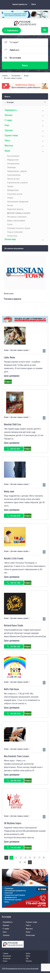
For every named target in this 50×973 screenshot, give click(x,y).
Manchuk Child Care (12, 424)
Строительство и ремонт (17, 182)
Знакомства (7, 958)
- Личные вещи (30, 935)
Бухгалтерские (13, 156)
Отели (9, 224)
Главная (5, 953)
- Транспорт (6, 935)
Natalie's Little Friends (13, 558)
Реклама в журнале (12, 298)
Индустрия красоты (15, 209)
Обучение (8, 115)
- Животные (29, 929)
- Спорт (4, 932)
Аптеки (10, 205)
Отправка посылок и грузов (18, 228)
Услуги (7, 150)
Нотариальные (13, 163)
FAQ (27, 958)
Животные (9, 145)
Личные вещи (10, 239)
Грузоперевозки (13, 175)
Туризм (10, 186)
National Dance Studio (13, 625)
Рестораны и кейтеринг (17, 217)
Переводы (11, 167)
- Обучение (5, 925)
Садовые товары (11, 135)
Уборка (10, 198)
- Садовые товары (31, 922)
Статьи (5, 961)
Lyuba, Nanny (9, 357)
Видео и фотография (16, 220)
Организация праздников (17, 201)
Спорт (7, 125)
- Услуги (27, 932)
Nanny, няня (9, 491)
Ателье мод (12, 236)
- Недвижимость (7, 922)
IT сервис (8, 120)
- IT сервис (5, 929)
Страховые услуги (14, 194)
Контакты (29, 961)
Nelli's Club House (11, 689)
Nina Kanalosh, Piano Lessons (16, 756)
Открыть (8, 381)
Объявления (7, 956)
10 (25, 862)
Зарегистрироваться (19, 4)
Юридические (13, 190)
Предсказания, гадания (17, 171)
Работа (7, 140)
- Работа (28, 925)
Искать (25, 65)
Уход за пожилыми (15, 232)
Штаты (28, 956)
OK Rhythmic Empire (12, 823)
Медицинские (13, 160)
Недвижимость (11, 109)
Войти (33, 4)
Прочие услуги (13, 179)
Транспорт (9, 130)
